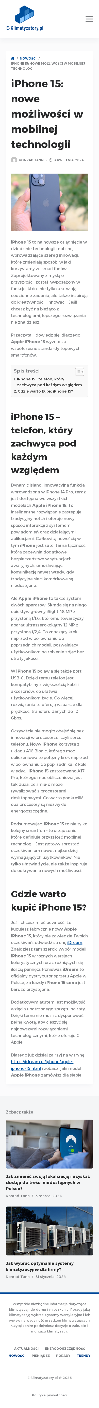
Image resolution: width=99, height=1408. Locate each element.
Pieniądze (41, 1356)
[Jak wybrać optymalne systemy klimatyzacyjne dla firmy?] (49, 1231)
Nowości (17, 1356)
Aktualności (26, 1348)
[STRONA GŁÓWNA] (13, 58)
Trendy (83, 1356)
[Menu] (89, 19)
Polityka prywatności (49, 1395)
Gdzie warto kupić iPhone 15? (45, 391)
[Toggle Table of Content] (77, 371)
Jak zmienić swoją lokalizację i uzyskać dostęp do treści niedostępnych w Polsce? (48, 1182)
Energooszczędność (65, 1348)
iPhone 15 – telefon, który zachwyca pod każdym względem (49, 382)
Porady (63, 1356)
